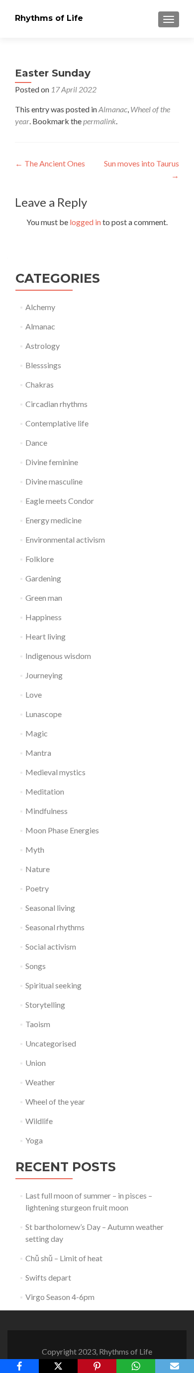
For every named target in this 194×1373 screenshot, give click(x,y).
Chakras (39, 384)
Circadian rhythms (56, 403)
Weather (40, 1082)
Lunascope (43, 714)
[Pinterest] (97, 1366)
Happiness (43, 617)
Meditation (44, 791)
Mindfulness (46, 810)
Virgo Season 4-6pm (60, 1296)
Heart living (45, 636)
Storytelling (45, 1004)
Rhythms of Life (49, 18)
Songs (35, 965)
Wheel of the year (55, 1101)
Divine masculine (54, 481)
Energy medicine (53, 520)
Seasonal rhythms (55, 927)
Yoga (34, 1140)
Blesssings (43, 365)
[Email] (174, 1366)
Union (35, 1062)
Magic (36, 733)
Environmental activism (65, 539)
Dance (36, 442)
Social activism (50, 946)
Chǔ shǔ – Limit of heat (63, 1258)
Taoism (37, 1024)
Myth (34, 849)
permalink (99, 121)
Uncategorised (50, 1043)
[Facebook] (19, 1366)
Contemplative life (57, 423)
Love (33, 694)
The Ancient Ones (50, 163)
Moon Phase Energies (62, 830)
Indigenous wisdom (58, 655)
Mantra (38, 752)
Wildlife (39, 1121)
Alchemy (40, 307)
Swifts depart (48, 1277)
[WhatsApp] (135, 1366)
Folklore (39, 559)
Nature (37, 869)
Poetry (37, 888)
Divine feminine (51, 462)
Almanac (112, 109)
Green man (43, 597)
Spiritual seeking (53, 985)
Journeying (44, 675)
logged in (85, 222)
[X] (58, 1366)
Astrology (42, 345)
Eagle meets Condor (59, 500)
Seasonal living (50, 907)
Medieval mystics (55, 772)
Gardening (43, 578)
